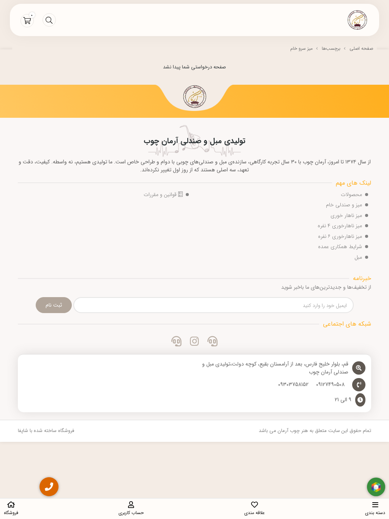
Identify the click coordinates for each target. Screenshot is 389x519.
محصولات (351, 194)
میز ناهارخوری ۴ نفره (340, 226)
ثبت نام (54, 305)
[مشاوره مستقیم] (212, 342)
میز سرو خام (301, 48)
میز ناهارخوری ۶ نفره (340, 236)
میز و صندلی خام (344, 205)
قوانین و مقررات (161, 194)
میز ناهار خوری (346, 215)
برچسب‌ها (331, 48)
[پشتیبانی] (176, 342)
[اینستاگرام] (194, 342)
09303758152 (293, 385)
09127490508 (330, 385)
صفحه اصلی (361, 48)
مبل (358, 257)
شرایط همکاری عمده (340, 246)
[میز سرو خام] (194, 97)
